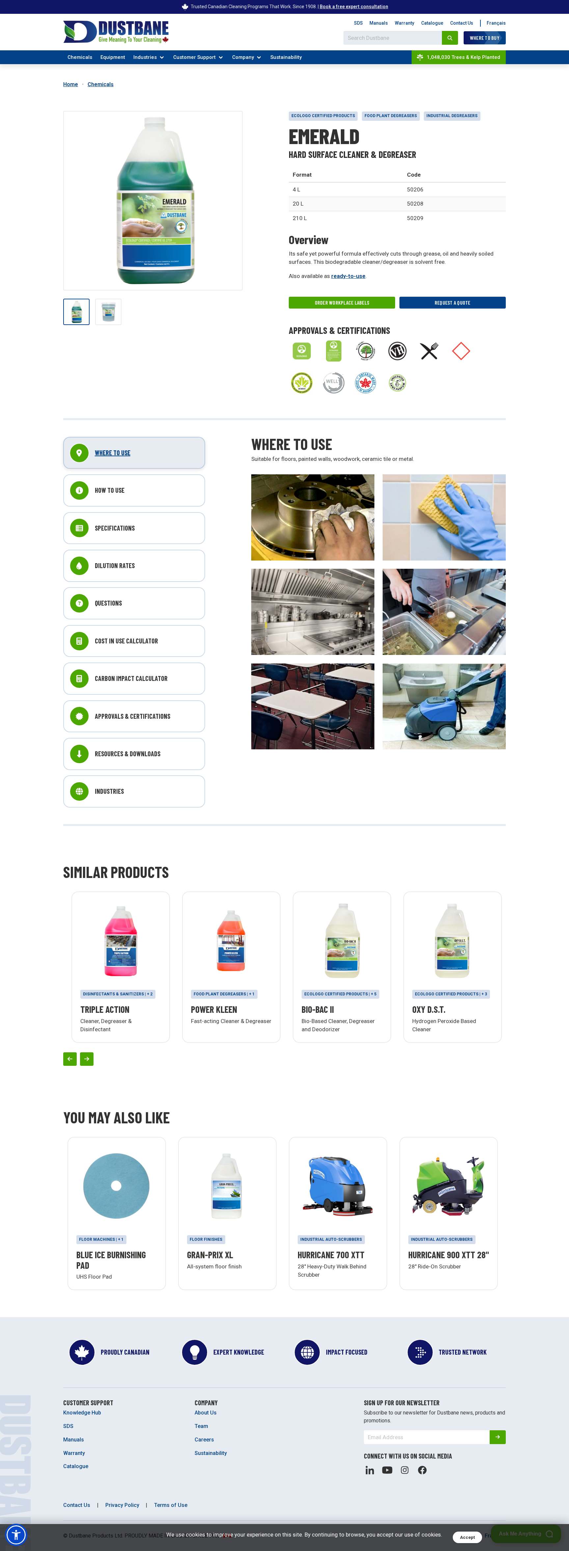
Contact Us (461, 23)
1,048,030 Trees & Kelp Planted (463, 57)
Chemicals (80, 57)
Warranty (404, 23)
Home (70, 84)
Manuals (378, 23)
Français (496, 23)
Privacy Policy (122, 1505)
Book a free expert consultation (354, 6)
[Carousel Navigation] (284, 1059)
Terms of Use (170, 1505)
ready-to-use (348, 276)
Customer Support (194, 57)
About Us (206, 1413)
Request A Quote (453, 302)
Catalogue (432, 23)
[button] (16, 1534)
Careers (204, 1440)
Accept (467, 1537)
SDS (358, 23)
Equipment (112, 57)
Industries (145, 57)
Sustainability (286, 57)
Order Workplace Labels (342, 302)
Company (243, 57)
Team (201, 1426)
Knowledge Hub (82, 1413)
